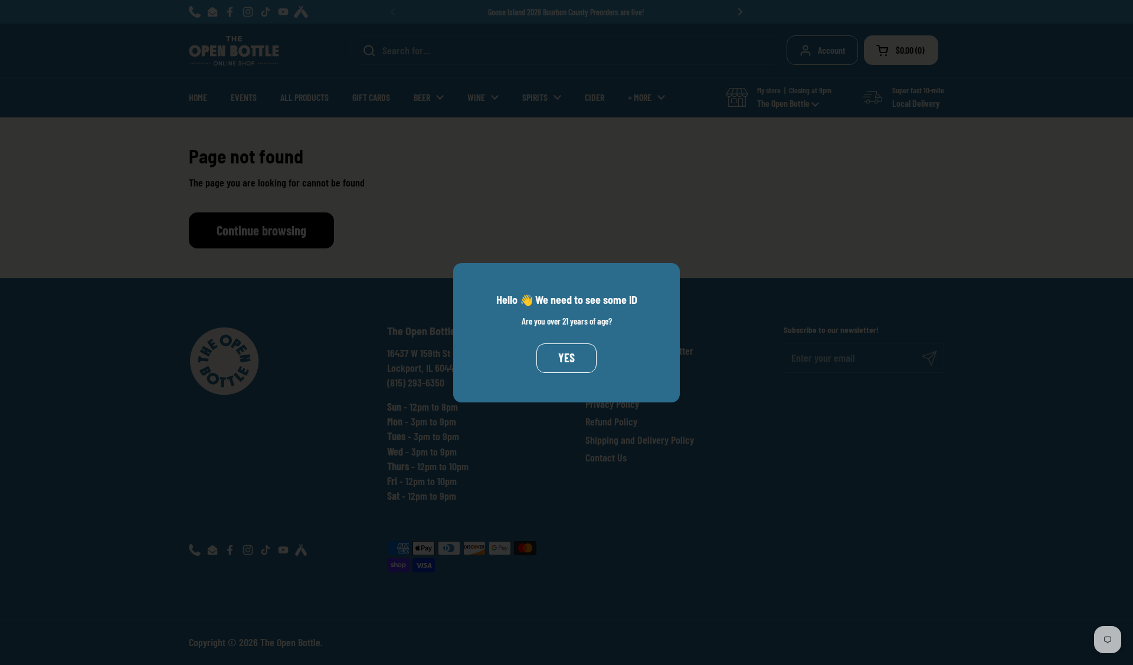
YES (566, 357)
